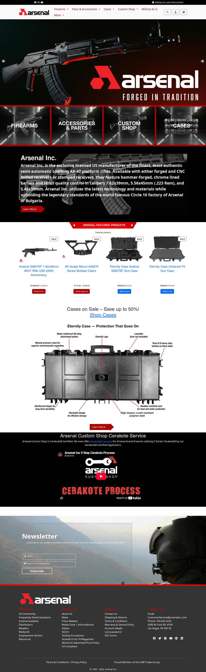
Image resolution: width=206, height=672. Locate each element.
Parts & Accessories (84, 9)
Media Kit (24, 632)
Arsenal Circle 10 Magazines (78, 639)
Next (202, 61)
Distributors (26, 624)
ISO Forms (111, 635)
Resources (25, 639)
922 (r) (65, 632)
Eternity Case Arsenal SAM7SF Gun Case (124, 268)
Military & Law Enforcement (168, 2)
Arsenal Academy (28, 621)
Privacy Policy (79, 662)
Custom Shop (126, 9)
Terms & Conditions (116, 621)
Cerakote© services (101, 441)
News (65, 617)
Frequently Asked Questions (35, 617)
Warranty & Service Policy (119, 624)
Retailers (24, 628)
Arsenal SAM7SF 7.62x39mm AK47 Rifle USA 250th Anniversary (39, 270)
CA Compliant (69, 646)
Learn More (29, 209)
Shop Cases (103, 314)
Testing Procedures (73, 635)
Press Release (70, 621)
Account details (113, 628)
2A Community (27, 613)
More (57, 15)
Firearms (59, 9)
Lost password (113, 632)
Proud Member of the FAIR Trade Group (137, 662)
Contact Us (111, 613)
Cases (107, 9)
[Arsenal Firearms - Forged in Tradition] (103, 62)
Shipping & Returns (116, 617)
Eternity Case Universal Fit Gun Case (167, 268)
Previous (4, 61)
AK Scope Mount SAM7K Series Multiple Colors (81, 268)
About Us (67, 613)
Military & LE (150, 9)
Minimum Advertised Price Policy (80, 642)
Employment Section (30, 635)
